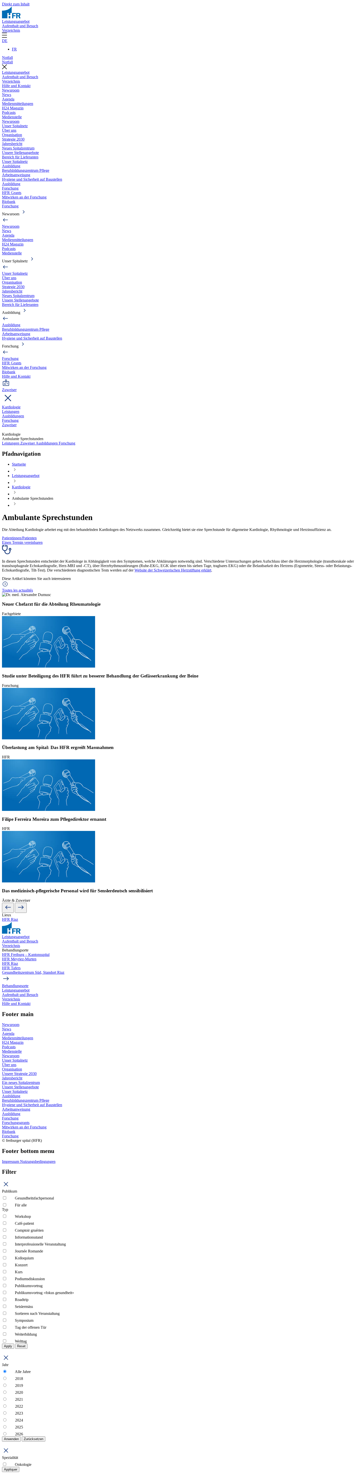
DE (4, 41)
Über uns (9, 130)
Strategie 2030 (13, 139)
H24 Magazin (13, 108)
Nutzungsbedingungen (37, 1161)
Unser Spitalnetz (15, 126)
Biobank (8, 202)
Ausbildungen (13, 416)
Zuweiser (9, 425)
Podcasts (9, 112)
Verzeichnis (11, 30)
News (6, 95)
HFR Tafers (11, 968)
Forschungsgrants (15, 1123)
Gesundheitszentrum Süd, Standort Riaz (33, 972)
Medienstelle (12, 117)
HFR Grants (11, 193)
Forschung (10, 188)
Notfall (7, 57)
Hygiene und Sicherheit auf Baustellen (32, 179)
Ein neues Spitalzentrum (21, 1082)
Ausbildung (11, 166)
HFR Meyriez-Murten (19, 959)
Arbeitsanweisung (16, 175)
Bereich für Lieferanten (20, 157)
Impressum (11, 1161)
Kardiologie (11, 407)
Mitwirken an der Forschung (24, 197)
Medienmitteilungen (17, 103)
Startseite (19, 464)
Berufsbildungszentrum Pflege (25, 170)
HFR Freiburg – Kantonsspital (26, 954)
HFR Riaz (10, 919)
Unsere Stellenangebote (20, 152)
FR (14, 49)
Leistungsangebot (15, 21)
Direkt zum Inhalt (15, 4)
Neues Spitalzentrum (18, 148)
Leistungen (10, 411)
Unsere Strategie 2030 (19, 1074)
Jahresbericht (12, 144)
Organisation (12, 135)
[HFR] (11, 17)
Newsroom (10, 90)
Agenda (8, 99)
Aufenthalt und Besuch (20, 26)
